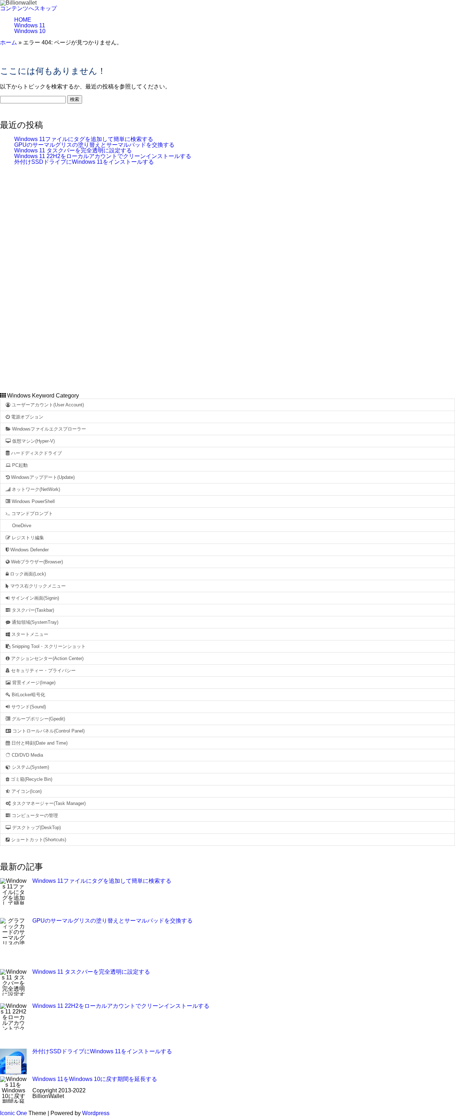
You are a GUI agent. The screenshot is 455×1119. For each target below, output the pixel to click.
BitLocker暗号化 (27, 694)
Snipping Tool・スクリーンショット (48, 646)
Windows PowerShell (32, 501)
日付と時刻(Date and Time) (39, 743)
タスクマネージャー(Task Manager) (48, 803)
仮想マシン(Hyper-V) (33, 441)
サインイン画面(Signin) (34, 598)
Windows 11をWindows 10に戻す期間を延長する (94, 1079)
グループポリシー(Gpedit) (37, 718)
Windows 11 (29, 25)
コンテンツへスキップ (28, 8)
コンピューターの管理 (34, 815)
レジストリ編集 (27, 537)
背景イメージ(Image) (33, 682)
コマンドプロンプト (31, 513)
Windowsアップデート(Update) (42, 477)
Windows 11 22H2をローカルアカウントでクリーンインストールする (102, 156)
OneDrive (21, 525)
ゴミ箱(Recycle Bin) (30, 779)
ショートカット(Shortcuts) (38, 839)
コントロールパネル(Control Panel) (48, 731)
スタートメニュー (29, 634)
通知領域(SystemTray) (34, 622)
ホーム (8, 42)
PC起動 (19, 465)
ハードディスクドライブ (36, 453)
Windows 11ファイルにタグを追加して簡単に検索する (83, 139)
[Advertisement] (227, 278)
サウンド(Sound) (28, 706)
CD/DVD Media (26, 755)
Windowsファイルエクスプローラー (48, 429)
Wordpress (95, 1113)
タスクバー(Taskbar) (32, 610)
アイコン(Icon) (26, 791)
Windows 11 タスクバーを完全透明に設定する (73, 150)
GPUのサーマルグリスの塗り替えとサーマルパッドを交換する (94, 145)
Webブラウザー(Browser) (36, 561)
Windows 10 (30, 31)
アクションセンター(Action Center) (47, 658)
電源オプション (26, 417)
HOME (22, 20)
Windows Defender (29, 549)
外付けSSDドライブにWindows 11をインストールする (84, 162)
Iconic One (13, 1113)
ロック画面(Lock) (27, 574)
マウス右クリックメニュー (37, 586)
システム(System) (29, 767)
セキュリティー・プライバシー (43, 670)
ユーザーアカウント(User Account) (47, 404)
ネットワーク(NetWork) (35, 489)
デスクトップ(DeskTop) (36, 827)
